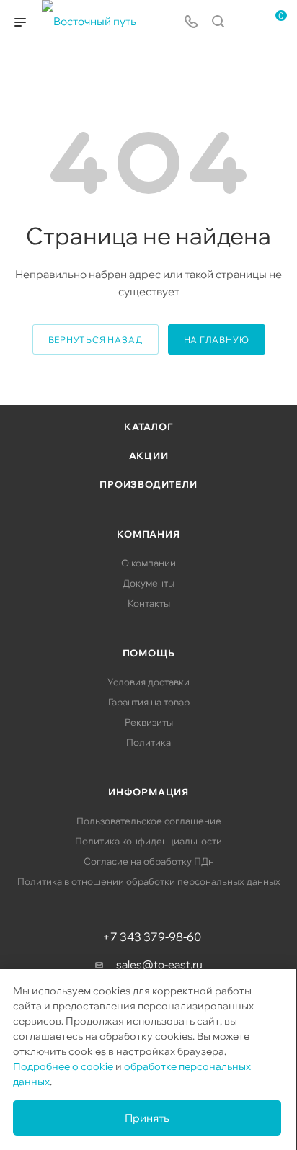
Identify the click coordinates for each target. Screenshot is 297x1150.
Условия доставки (148, 681)
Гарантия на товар (149, 702)
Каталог (148, 426)
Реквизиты (149, 722)
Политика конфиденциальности (148, 841)
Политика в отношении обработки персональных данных (148, 881)
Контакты (149, 603)
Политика (148, 742)
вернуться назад (95, 339)
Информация (148, 792)
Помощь (149, 653)
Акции (149, 455)
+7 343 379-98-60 (151, 936)
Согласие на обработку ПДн (149, 861)
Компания (148, 534)
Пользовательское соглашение (148, 820)
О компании (148, 563)
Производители (148, 484)
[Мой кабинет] (245, 23)
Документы (148, 583)
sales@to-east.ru (159, 964)
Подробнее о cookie (63, 1066)
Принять (147, 1118)
